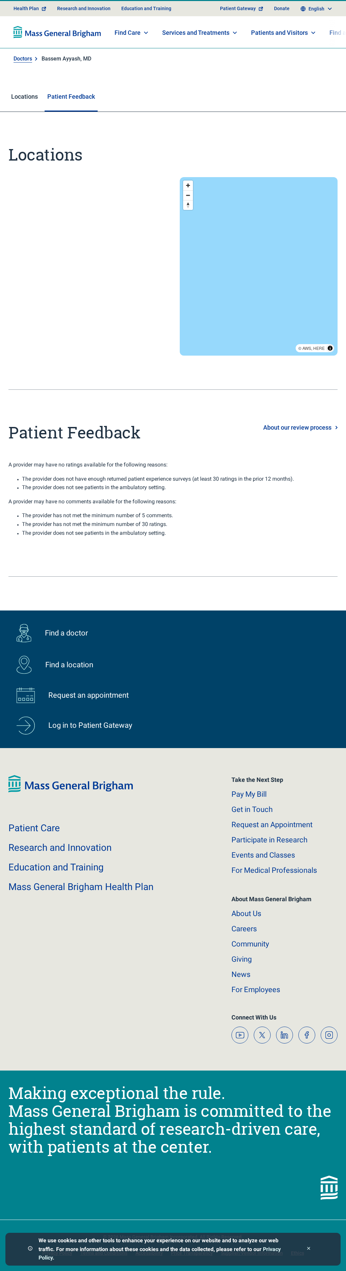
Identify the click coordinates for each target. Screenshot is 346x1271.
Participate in (269, 840)
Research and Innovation (83, 8)
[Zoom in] (188, 185)
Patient (34, 828)
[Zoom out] (188, 195)
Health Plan (26, 8)
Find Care (128, 32)
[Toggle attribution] (330, 348)
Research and (60, 847)
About (246, 913)
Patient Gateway (238, 8)
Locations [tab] (24, 96)
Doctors (23, 58)
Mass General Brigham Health (80, 886)
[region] (259, 266)
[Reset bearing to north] (188, 205)
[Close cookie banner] (309, 1249)
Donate (282, 8)
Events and (263, 855)
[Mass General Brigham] (57, 32)
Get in (252, 809)
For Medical (274, 870)
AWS (306, 348)
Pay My (249, 794)
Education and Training (146, 8)
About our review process (297, 427)
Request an (272, 824)
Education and (56, 867)
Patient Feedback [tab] (71, 96)
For (255, 989)
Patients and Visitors (279, 32)
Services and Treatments (195, 32)
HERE (319, 348)
